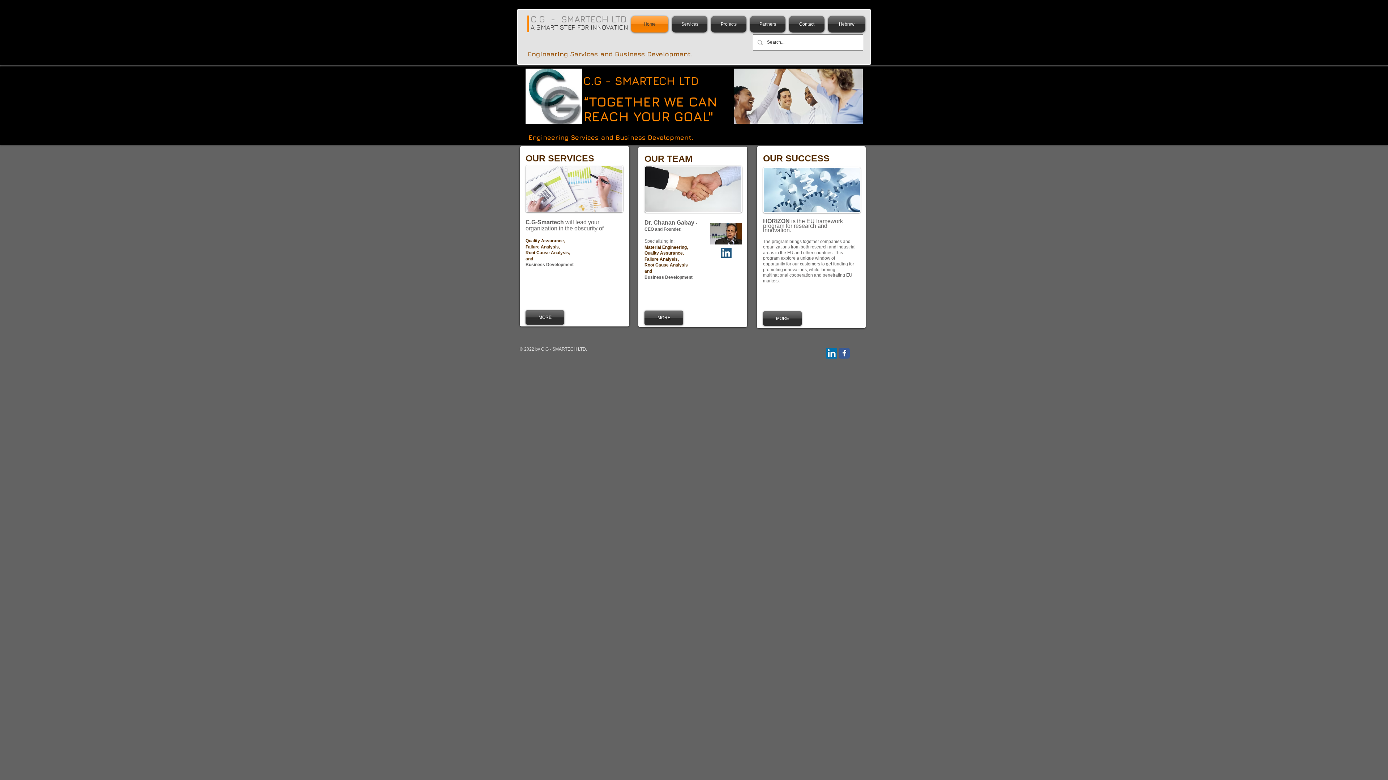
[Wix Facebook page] (844, 353)
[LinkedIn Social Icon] (831, 353)
